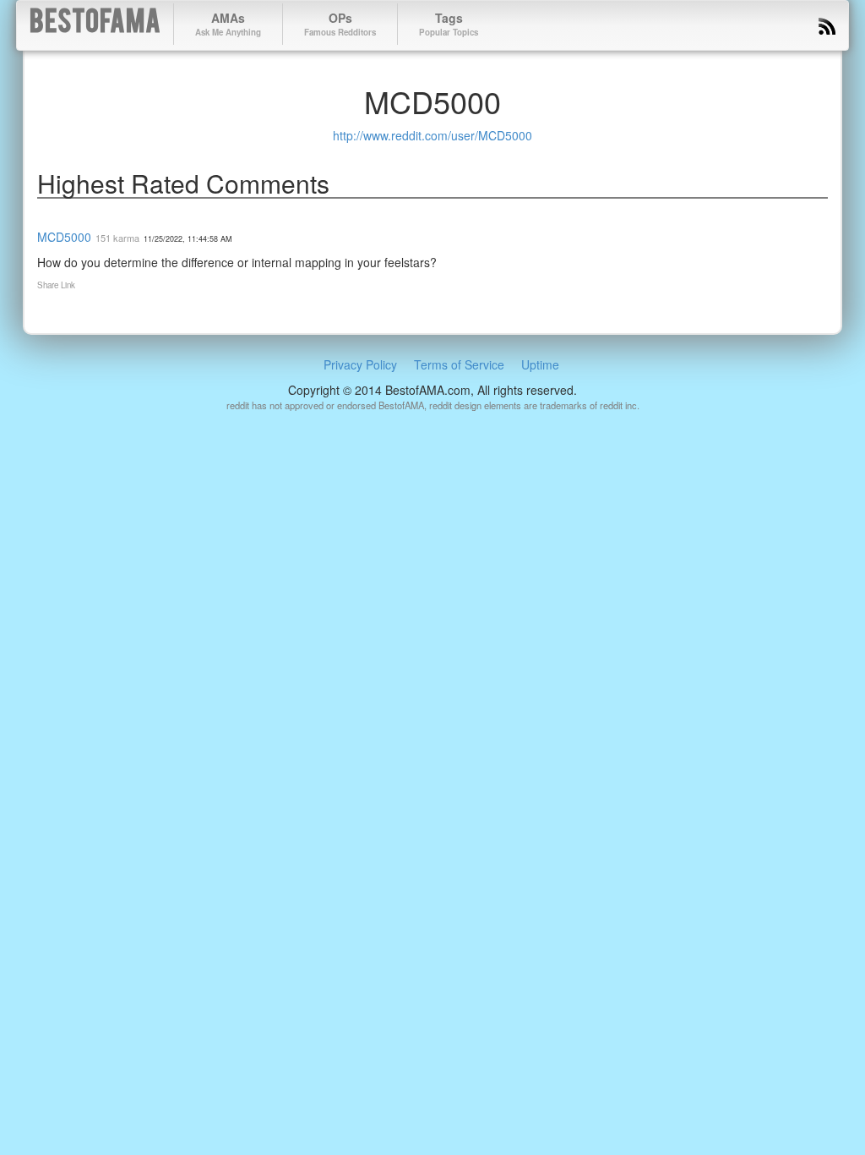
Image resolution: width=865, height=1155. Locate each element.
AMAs (228, 23)
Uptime (540, 364)
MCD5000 (64, 236)
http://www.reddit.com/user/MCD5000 (432, 135)
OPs (340, 23)
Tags (448, 23)
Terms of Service (459, 364)
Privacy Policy (360, 364)
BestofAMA (95, 24)
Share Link (56, 285)
